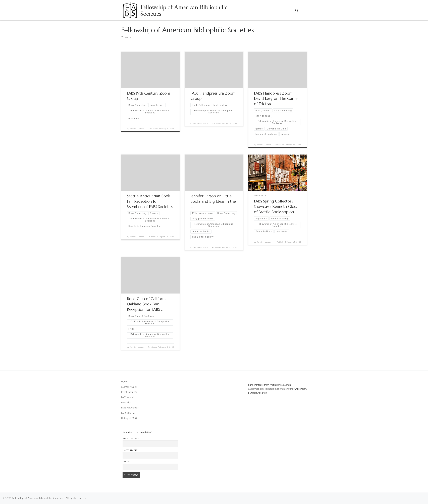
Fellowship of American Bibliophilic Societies (37, 498)
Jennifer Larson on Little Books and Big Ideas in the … (213, 201)
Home (124, 381)
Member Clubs (129, 386)
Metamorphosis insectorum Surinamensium (270, 388)
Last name (130, 450)
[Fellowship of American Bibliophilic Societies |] (130, 9)
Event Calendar (129, 391)
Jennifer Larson (137, 128)
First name (131, 438)
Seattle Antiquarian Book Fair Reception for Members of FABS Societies (150, 201)
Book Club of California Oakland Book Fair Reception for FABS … (147, 304)
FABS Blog (126, 402)
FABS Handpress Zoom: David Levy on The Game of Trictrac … (275, 98)
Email (127, 461)
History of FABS (129, 418)
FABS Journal (127, 397)
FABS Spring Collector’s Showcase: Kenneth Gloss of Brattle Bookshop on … (275, 206)
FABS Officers (128, 412)
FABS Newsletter (129, 407)
